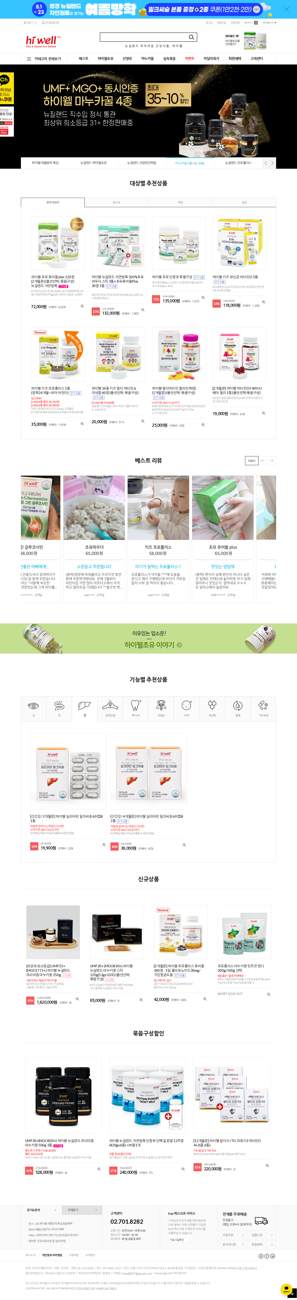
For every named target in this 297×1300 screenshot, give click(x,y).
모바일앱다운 (52, 22)
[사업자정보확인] (246, 1270)
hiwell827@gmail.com (137, 1275)
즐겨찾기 (28, 22)
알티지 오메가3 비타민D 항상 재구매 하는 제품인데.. (57, 1242)
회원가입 (221, 22)
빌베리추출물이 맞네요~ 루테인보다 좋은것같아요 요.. (58, 1231)
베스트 (83, 58)
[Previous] (265, 163)
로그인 (209, 22)
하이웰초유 (105, 58)
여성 (180, 202)
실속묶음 (169, 58)
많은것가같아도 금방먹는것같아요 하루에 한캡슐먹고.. (58, 1225)
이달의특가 (211, 58)
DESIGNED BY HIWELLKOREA (96, 1290)
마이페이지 (268, 22)
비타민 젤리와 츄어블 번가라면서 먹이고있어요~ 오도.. (58, 1237)
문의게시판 (229, 1246)
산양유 (127, 58)
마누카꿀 (147, 58)
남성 (244, 202)
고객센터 (256, 58)
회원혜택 (235, 58)
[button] (271, 460)
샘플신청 (257, 1237)
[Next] (272, 163)
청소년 (116, 202)
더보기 (251, 461)
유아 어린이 (52, 202)
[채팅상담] (286, 1289)
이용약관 (74, 1256)
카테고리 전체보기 (48, 59)
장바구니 (250, 22)
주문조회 (235, 22)
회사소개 (31, 1256)
